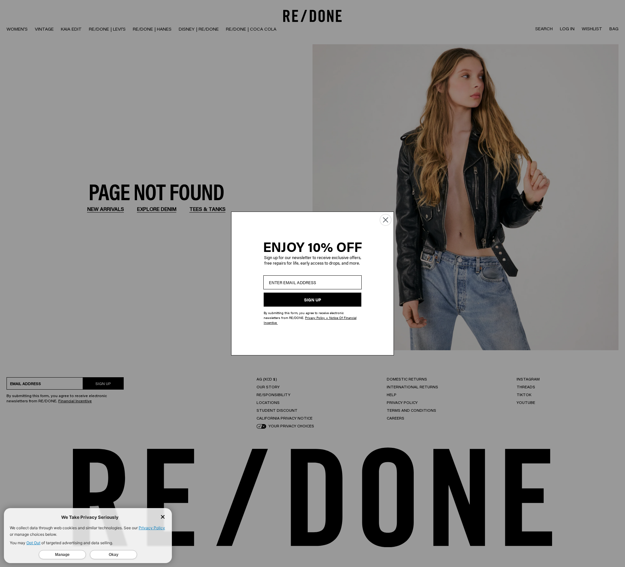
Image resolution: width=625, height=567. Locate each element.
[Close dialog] (385, 220)
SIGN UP (312, 300)
